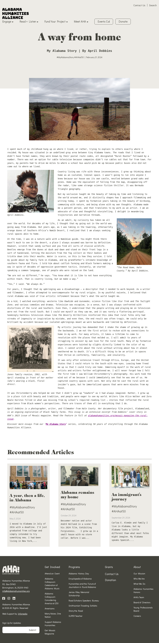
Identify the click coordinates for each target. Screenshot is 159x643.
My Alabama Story (56, 424)
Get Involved (52, 567)
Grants (109, 567)
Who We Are (139, 578)
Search (153, 5)
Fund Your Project (55, 21)
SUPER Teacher (75, 615)
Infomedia (22, 613)
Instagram (8, 598)
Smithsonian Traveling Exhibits (83, 605)
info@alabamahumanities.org (16, 591)
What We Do (139, 583)
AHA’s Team (139, 597)
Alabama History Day (79, 573)
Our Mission (139, 573)
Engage (6, 21)
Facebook (3, 598)
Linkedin (14, 598)
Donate (123, 21)
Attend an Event (52, 573)
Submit (32, 630)
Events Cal (104, 21)
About (137, 567)
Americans (50, 608)
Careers (137, 615)
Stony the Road (76, 610)
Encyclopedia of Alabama (80, 578)
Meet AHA (80, 21)
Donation (110, 580)
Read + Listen (28, 21)
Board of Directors (142, 602)
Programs (74, 567)
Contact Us (139, 5)
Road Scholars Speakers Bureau (84, 600)
